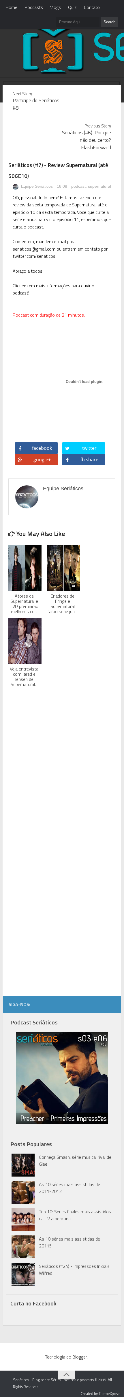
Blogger (79, 1356)
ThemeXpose (109, 1393)
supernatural (99, 186)
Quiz (72, 7)
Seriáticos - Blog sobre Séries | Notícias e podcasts (53, 1380)
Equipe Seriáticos (36, 186)
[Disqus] (61, 770)
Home (11, 7)
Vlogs (55, 7)
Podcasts (34, 7)
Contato (92, 7)
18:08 (62, 186)
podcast (78, 186)
